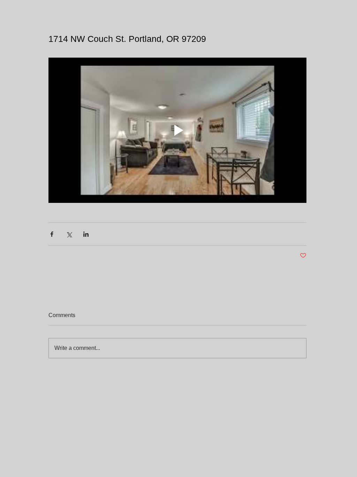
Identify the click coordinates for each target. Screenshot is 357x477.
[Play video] (177, 130)
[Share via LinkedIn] (86, 234)
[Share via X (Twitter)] (69, 234)
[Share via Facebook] (51, 234)
